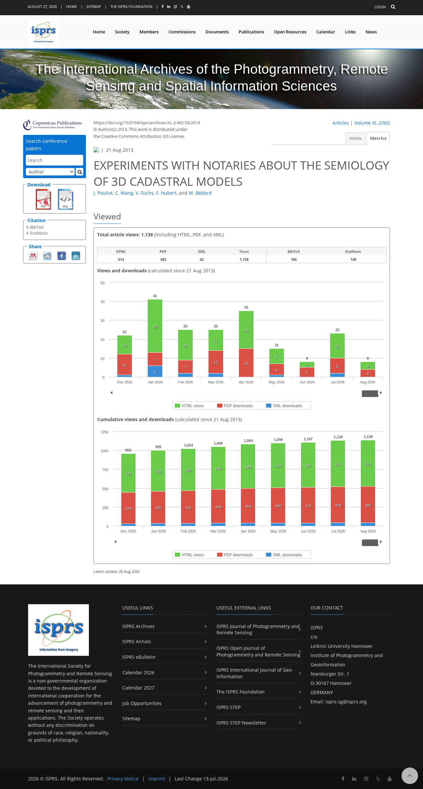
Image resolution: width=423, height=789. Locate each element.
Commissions (182, 32)
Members (149, 32)
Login (380, 6)
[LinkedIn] (75, 255)
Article (355, 138)
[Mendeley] (33, 255)
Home (71, 6)
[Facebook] (61, 255)
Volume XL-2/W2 (372, 123)
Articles (340, 123)
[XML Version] (65, 199)
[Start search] (79, 172)
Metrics (378, 138)
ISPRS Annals (136, 641)
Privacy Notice (122, 778)
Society (122, 32)
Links (350, 32)
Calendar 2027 (138, 688)
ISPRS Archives (138, 626)
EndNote (39, 233)
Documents (217, 32)
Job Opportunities (142, 703)
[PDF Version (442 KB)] (43, 199)
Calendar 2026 (138, 672)
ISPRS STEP (228, 707)
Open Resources (290, 32)
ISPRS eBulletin (139, 657)
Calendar (325, 32)
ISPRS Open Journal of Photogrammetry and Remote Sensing (258, 651)
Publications (251, 32)
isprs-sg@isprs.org (346, 701)
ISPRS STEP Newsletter (241, 723)
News (371, 32)
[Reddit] (47, 255)
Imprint (156, 778)
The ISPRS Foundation (131, 6)
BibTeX (37, 227)
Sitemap (93, 6)
